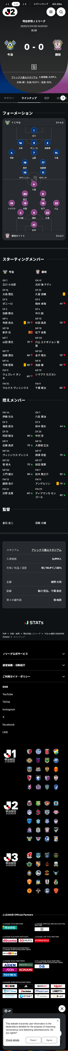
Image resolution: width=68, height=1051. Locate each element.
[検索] (61, 11)
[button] (50, 11)
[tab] (9, 98)
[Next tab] (62, 97)
